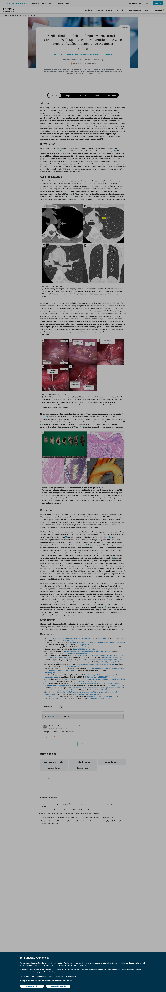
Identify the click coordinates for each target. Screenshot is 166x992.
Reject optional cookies (58, 986)
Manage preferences (27, 981)
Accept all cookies (32, 986)
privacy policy (31, 976)
